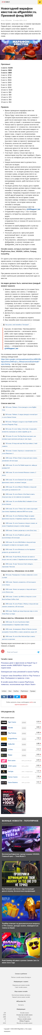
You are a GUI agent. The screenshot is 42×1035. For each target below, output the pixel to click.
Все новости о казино (7, 823)
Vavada (10, 727)
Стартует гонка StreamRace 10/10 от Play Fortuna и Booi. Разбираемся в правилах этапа (20, 677)
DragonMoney (12, 738)
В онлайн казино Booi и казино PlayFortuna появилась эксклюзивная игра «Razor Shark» (18, 683)
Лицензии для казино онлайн (21, 985)
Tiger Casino (12, 722)
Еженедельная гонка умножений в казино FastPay (20, 672)
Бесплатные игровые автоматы (21, 995)
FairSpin (10, 771)
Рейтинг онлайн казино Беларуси (21, 977)
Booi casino (11, 760)
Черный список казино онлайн (21, 997)
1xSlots (4, 691)
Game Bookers (13, 782)
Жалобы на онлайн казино (24, 1023)
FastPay (16, 691)
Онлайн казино (24, 1013)
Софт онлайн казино (21, 987)
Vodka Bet (11, 744)
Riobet (10, 755)
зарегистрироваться (21, 704)
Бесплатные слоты (24, 1017)
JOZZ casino (12, 766)
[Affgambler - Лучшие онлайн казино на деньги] (5, 2)
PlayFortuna (24, 691)
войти (31, 702)
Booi (10, 691)
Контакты (21, 1005)
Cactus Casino (12, 777)
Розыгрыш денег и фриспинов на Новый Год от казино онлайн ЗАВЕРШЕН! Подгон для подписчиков (19, 665)
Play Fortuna (12, 733)
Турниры (32, 691)
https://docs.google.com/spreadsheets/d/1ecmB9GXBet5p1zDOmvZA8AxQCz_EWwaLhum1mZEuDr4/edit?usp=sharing (21, 361)
